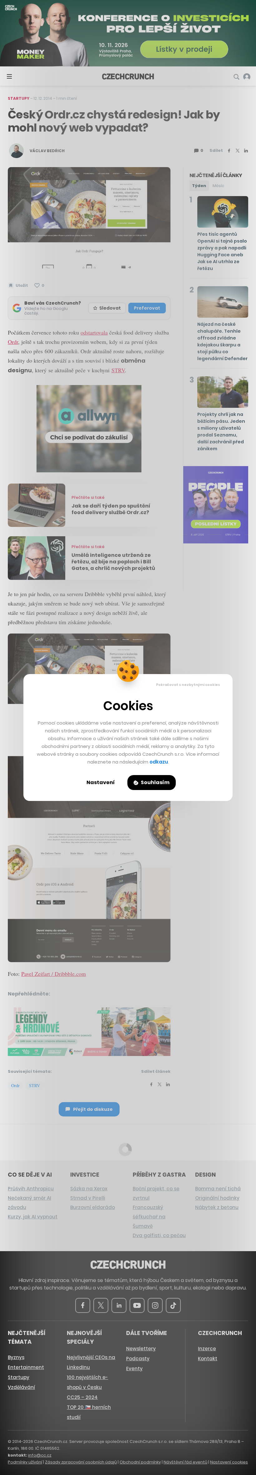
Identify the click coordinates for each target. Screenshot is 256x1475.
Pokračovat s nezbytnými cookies (188, 684)
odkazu (159, 762)
